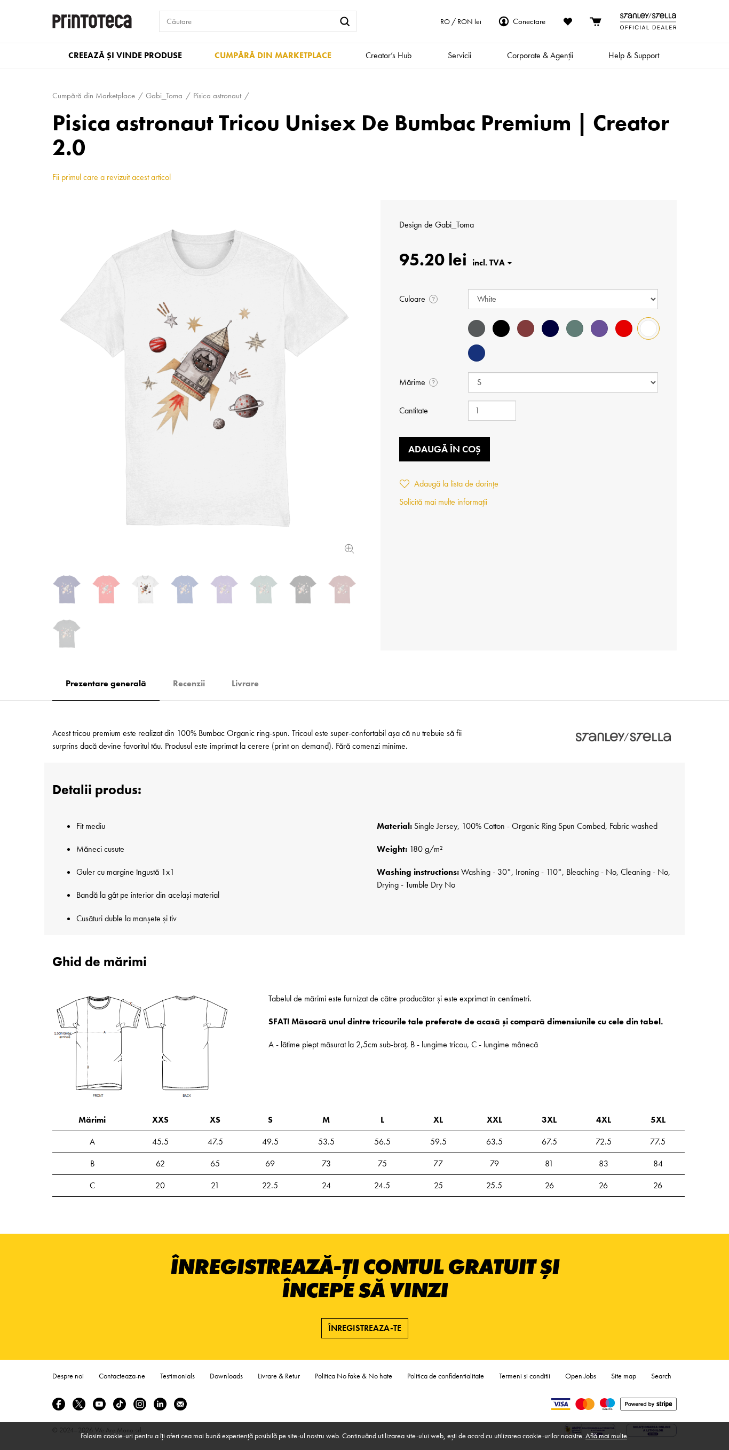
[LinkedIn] (160, 1404)
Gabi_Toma (454, 224)
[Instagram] (140, 1404)
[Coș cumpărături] (596, 21)
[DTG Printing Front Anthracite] (66, 634)
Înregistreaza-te (364, 1328)
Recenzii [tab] (189, 683)
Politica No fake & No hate (353, 1376)
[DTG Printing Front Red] (106, 589)
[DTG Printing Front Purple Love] (224, 589)
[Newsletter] (180, 1404)
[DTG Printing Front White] (204, 378)
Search (661, 1376)
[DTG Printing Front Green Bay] (263, 589)
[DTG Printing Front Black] (303, 589)
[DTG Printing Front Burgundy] (342, 589)
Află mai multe (606, 1435)
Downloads (226, 1376)
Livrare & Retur (279, 1376)
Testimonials (177, 1376)
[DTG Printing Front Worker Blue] (184, 589)
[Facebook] (59, 1404)
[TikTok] (119, 1404)
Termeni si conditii (524, 1376)
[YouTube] (99, 1404)
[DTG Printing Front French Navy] (66, 589)
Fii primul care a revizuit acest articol (111, 177)
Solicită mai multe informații (443, 501)
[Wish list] (567, 21)
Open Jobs (580, 1376)
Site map (623, 1376)
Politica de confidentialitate (445, 1376)
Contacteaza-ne (122, 1376)
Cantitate (413, 410)
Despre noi (68, 1376)
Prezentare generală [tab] (106, 683)
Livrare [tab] (245, 683)
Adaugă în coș (444, 449)
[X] (79, 1404)
